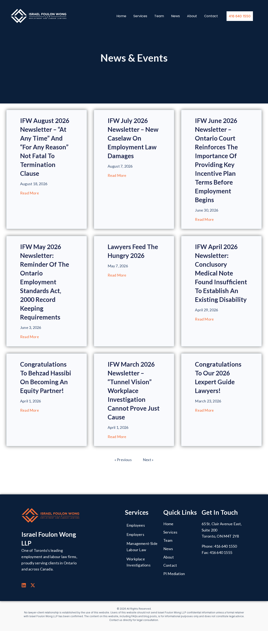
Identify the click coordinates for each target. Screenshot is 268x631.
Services (140, 16)
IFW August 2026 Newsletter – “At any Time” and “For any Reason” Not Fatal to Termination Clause (44, 147)
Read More (29, 193)
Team (159, 16)
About (192, 16)
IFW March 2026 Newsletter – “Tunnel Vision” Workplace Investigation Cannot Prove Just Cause (134, 390)
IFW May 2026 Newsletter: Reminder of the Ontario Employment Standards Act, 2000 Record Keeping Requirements (44, 282)
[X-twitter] (32, 585)
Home (121, 16)
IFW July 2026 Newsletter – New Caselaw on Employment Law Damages (133, 138)
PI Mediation (174, 573)
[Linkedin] (23, 585)
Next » (148, 459)
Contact (211, 16)
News (175, 16)
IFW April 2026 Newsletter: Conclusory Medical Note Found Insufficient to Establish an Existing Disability (221, 273)
